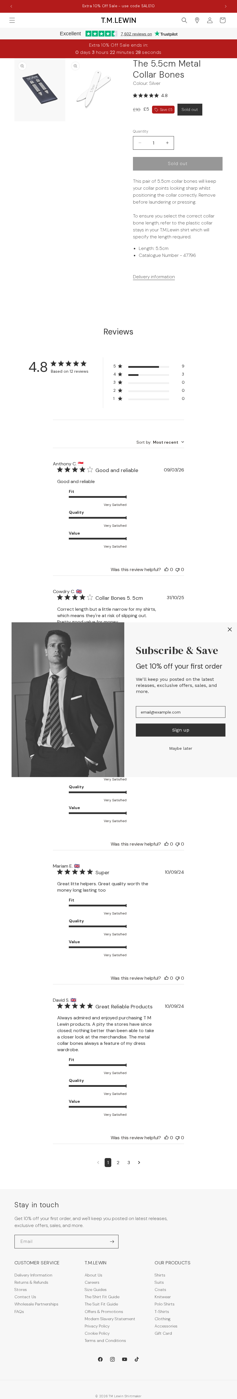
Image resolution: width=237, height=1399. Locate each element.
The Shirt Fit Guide (102, 1296)
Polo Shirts (165, 1304)
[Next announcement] (225, 6)
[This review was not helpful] (177, 569)
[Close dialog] (229, 629)
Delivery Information (33, 1275)
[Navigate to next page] (139, 1162)
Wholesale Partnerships (36, 1304)
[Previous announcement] (11, 6)
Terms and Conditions (105, 1340)
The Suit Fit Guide (101, 1304)
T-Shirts (162, 1311)
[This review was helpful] (166, 569)
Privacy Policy (97, 1326)
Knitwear (163, 1296)
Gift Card (163, 1333)
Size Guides (96, 1289)
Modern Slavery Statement (110, 1318)
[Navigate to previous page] (98, 1162)
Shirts (160, 1275)
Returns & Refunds (31, 1282)
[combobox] (160, 442)
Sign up (180, 730)
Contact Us (25, 1296)
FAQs (19, 1311)
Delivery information (154, 277)
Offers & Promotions (104, 1311)
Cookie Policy (97, 1333)
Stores (20, 1289)
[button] (12, 20)
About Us (93, 1275)
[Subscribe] (111, 1241)
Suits (159, 1282)
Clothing (163, 1318)
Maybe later (180, 748)
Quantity (140, 131)
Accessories (166, 1326)
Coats (160, 1289)
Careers (92, 1282)
